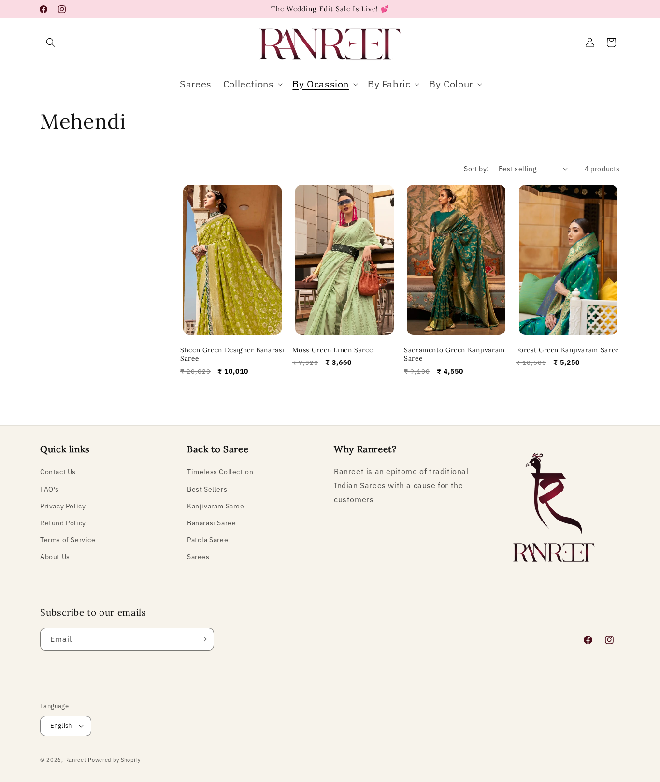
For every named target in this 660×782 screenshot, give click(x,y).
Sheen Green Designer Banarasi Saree (232, 354)
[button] (50, 42)
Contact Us (58, 471)
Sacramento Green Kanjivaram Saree (454, 354)
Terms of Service (68, 540)
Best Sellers (207, 488)
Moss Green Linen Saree (332, 350)
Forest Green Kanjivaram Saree (567, 350)
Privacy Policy (63, 506)
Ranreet (75, 759)
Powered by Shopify (114, 759)
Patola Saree (207, 540)
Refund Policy (63, 523)
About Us (55, 556)
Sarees (198, 556)
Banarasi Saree (211, 523)
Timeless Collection (220, 471)
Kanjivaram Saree (215, 506)
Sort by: (476, 168)
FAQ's (49, 488)
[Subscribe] (203, 639)
